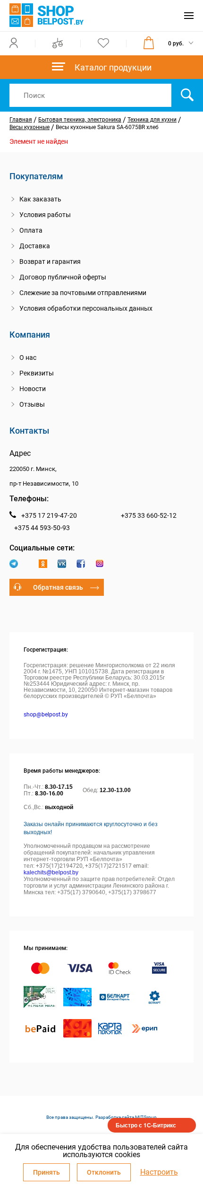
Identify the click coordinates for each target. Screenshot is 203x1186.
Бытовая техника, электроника (79, 119)
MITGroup (146, 1117)
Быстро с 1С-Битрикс (146, 1125)
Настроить (159, 1172)
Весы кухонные (29, 127)
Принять (46, 1172)
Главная (20, 119)
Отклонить (104, 1172)
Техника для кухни (152, 119)
